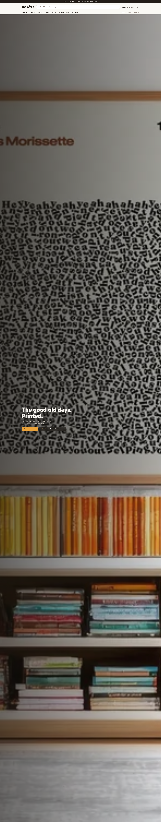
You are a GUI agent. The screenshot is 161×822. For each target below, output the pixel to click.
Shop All (25, 12)
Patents (61, 12)
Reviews (129, 12)
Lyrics (40, 12)
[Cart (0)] (137, 7)
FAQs (123, 12)
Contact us (136, 12)
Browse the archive (29, 428)
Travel (47, 12)
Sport (54, 12)
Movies (33, 12)
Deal (67, 12)
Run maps (75, 12)
